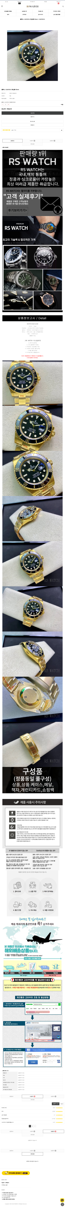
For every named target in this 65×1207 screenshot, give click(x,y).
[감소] (3, 104)
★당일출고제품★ (8, 11)
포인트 (3, 95)
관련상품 (32, 144)
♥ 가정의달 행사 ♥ (6, 1197)
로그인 (6, 1)
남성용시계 (24, 11)
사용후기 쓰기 (56, 1103)
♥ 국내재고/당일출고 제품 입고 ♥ (9, 1195)
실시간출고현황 (57, 14)
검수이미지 (40, 14)
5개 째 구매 (4, 1107)
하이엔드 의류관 (56, 11)
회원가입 (19, 1)
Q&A (8, 14)
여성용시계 (40, 11)
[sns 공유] (61, 130)
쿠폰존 (45, 1)
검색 (63, 6)
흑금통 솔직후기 (5, 1118)
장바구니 (58, 1)
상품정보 (12, 140)
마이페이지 (32, 1)
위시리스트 (32, 121)
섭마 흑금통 (4, 1115)
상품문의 (52, 140)
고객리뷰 (24, 14)
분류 (2, 6)
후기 (3, 1111)
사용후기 (32, 140)
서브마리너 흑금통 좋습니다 (8, 1122)
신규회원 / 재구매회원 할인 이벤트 (9, 1194)
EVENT (3, 1189)
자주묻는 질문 (5, 1185)
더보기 (61, 1103)
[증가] (8, 104)
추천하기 (32, 125)
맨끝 (35, 1126)
